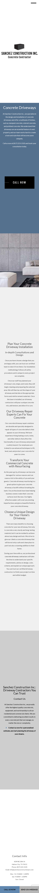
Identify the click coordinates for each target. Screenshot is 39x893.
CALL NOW (19, 184)
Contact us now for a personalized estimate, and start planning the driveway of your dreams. (19, 736)
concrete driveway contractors (16, 560)
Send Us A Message (29, 889)
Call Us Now (9, 889)
